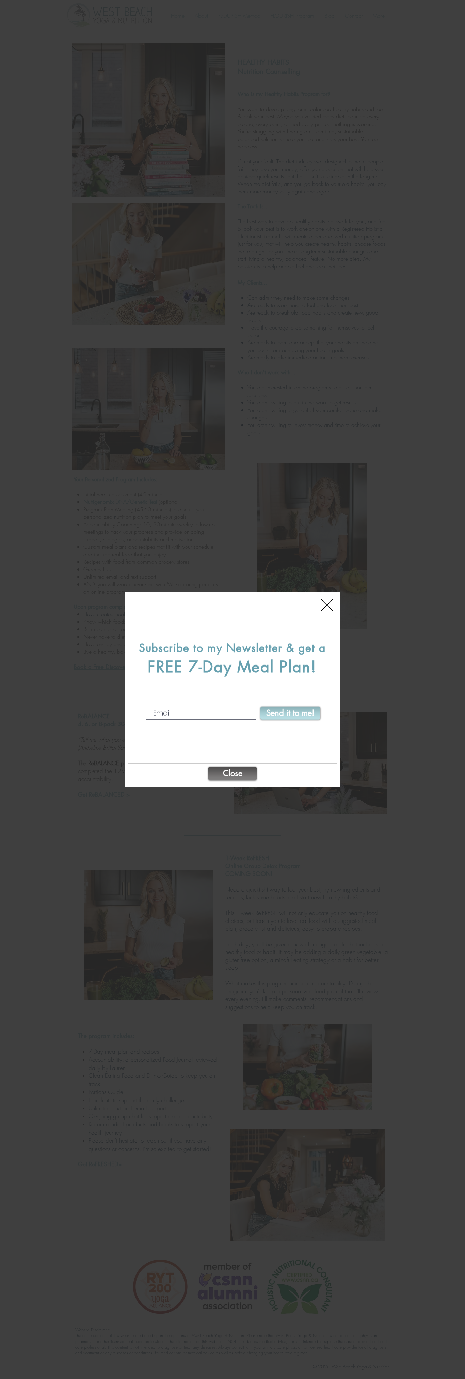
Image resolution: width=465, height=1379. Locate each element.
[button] (327, 605)
